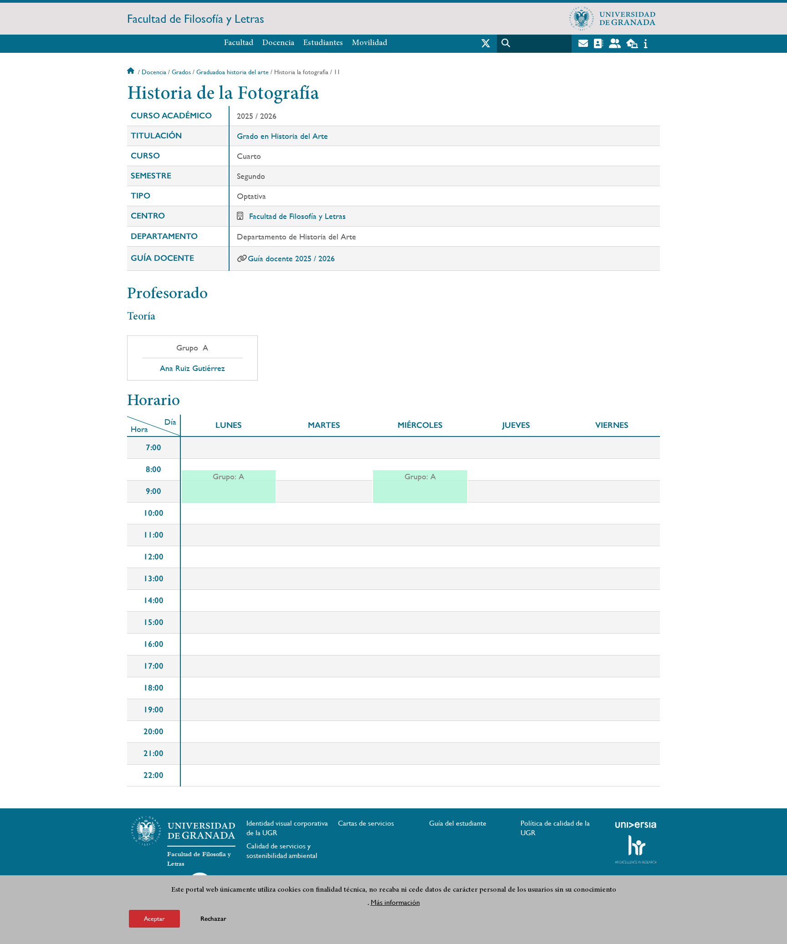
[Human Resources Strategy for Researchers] (635, 849)
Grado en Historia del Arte (282, 136)
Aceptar (154, 918)
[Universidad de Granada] (612, 18)
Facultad (238, 43)
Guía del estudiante (457, 823)
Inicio (131, 71)
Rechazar (213, 919)
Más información (395, 902)
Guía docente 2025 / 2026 (291, 258)
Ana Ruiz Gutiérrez (192, 368)
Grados (181, 72)
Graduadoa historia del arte (232, 72)
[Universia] (635, 824)
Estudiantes (323, 43)
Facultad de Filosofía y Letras (195, 19)
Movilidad (369, 43)
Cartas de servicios (366, 823)
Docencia (278, 43)
